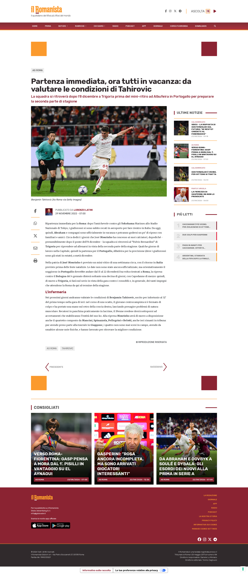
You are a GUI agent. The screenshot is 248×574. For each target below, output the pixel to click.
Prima (48, 26)
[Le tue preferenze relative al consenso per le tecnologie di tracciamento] (243, 569)
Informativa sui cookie (205, 525)
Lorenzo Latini (83, 210)
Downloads (201, 26)
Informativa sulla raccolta (97, 570)
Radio (115, 26)
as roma (52, 348)
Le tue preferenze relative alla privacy (136, 570)
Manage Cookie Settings (204, 529)
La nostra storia (208, 516)
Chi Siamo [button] (99, 26)
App (144, 26)
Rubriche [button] (80, 26)
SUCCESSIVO (156, 367)
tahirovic (67, 348)
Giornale (158, 26)
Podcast (130, 26)
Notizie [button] (62, 26)
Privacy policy (209, 520)
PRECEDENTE (56, 367)
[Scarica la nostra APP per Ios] (41, 525)
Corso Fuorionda (179, 26)
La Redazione (210, 495)
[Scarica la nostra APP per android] (60, 525)
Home (34, 26)
